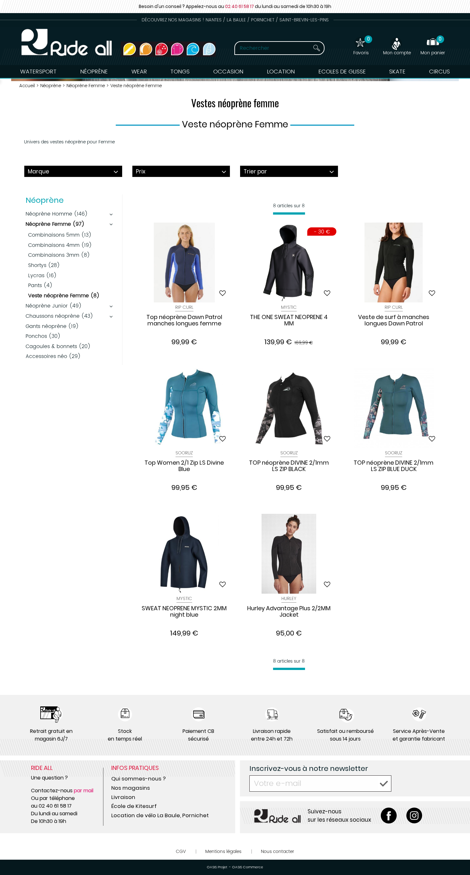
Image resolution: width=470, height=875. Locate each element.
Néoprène (94, 71)
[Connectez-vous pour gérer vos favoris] (222, 293)
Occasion (228, 71)
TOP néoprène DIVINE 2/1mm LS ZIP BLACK (289, 466)
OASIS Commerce (247, 867)
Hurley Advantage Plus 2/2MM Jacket (289, 612)
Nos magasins (130, 788)
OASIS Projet (217, 867)
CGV (181, 851)
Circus (439, 71)
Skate (397, 71)
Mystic (289, 307)
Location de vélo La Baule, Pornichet (160, 815)
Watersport (38, 71)
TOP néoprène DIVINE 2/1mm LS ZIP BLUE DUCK (394, 466)
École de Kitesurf (134, 806)
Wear (139, 71)
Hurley (288, 598)
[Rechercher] (316, 48)
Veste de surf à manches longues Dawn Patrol (393, 320)
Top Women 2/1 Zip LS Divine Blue (184, 466)
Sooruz (184, 453)
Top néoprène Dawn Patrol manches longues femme (184, 320)
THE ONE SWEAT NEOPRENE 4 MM (289, 320)
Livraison (123, 797)
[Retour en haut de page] (457, 855)
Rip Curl (184, 307)
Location (281, 71)
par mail (83, 790)
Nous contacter (277, 851)
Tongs (180, 71)
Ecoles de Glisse (342, 71)
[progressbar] (289, 213)
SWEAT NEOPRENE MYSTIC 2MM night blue (184, 612)
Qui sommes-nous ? (138, 778)
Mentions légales (223, 851)
